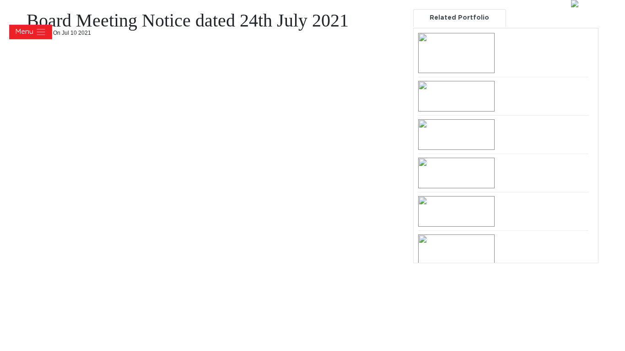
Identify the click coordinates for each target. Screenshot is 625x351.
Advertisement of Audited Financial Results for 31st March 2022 (542, 47)
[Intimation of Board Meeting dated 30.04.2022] (456, 96)
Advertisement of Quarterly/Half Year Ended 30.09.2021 (542, 172)
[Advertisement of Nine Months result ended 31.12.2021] (456, 134)
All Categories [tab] (552, 18)
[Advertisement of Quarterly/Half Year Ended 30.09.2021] (456, 173)
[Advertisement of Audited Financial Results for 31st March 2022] (456, 53)
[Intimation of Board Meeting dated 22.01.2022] (456, 211)
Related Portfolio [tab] (459, 18)
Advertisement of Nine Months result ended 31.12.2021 (536, 133)
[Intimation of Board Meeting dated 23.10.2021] (456, 249)
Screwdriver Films (589, 345)
